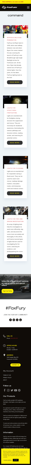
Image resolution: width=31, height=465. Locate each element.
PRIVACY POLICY (7, 377)
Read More (14, 82)
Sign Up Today (7, 291)
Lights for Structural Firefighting (12, 110)
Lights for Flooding (15, 168)
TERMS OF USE (7, 375)
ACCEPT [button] (16, 460)
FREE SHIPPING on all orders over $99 (12, 2)
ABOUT (5, 380)
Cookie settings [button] (8, 460)
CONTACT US (15, 365)
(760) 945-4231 (14, 338)
